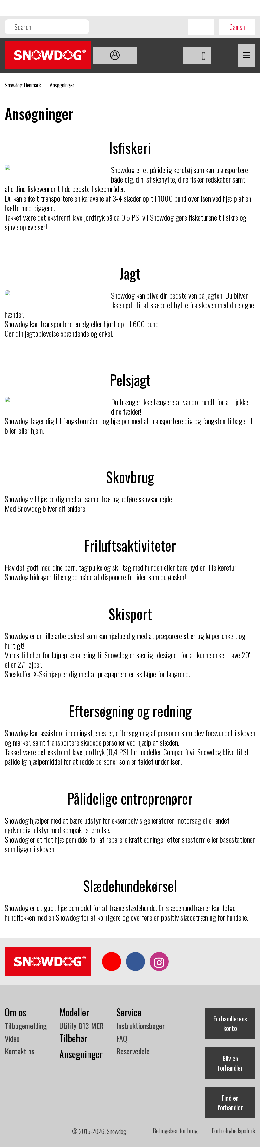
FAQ (121, 1038)
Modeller (74, 1012)
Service (128, 1012)
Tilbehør (73, 1038)
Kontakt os (19, 1051)
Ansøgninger (81, 1054)
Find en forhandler (230, 1102)
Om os (15, 1012)
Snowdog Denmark (23, 85)
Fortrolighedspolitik (233, 1130)
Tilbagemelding (26, 1025)
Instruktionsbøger (140, 1025)
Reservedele (133, 1051)
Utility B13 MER (81, 1025)
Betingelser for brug (175, 1130)
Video (12, 1038)
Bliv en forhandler (230, 1062)
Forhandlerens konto (230, 1023)
